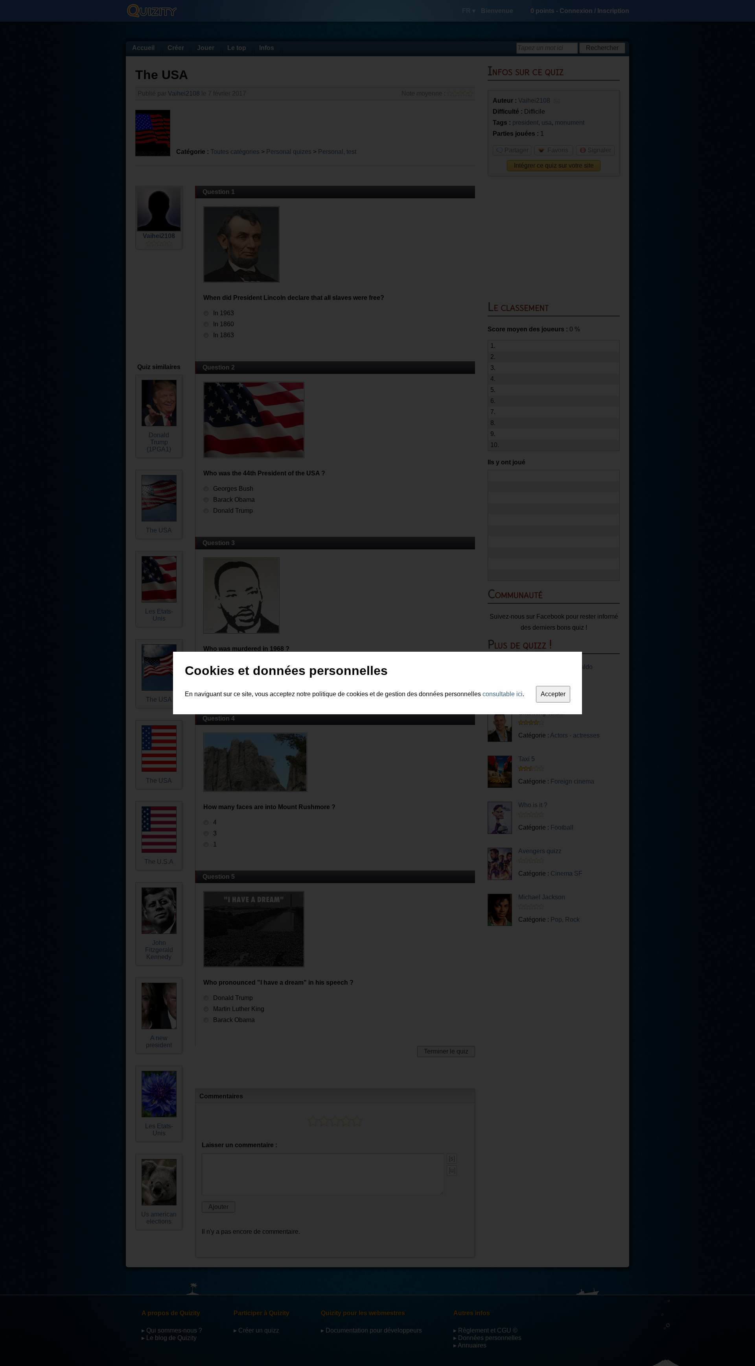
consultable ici (502, 694)
